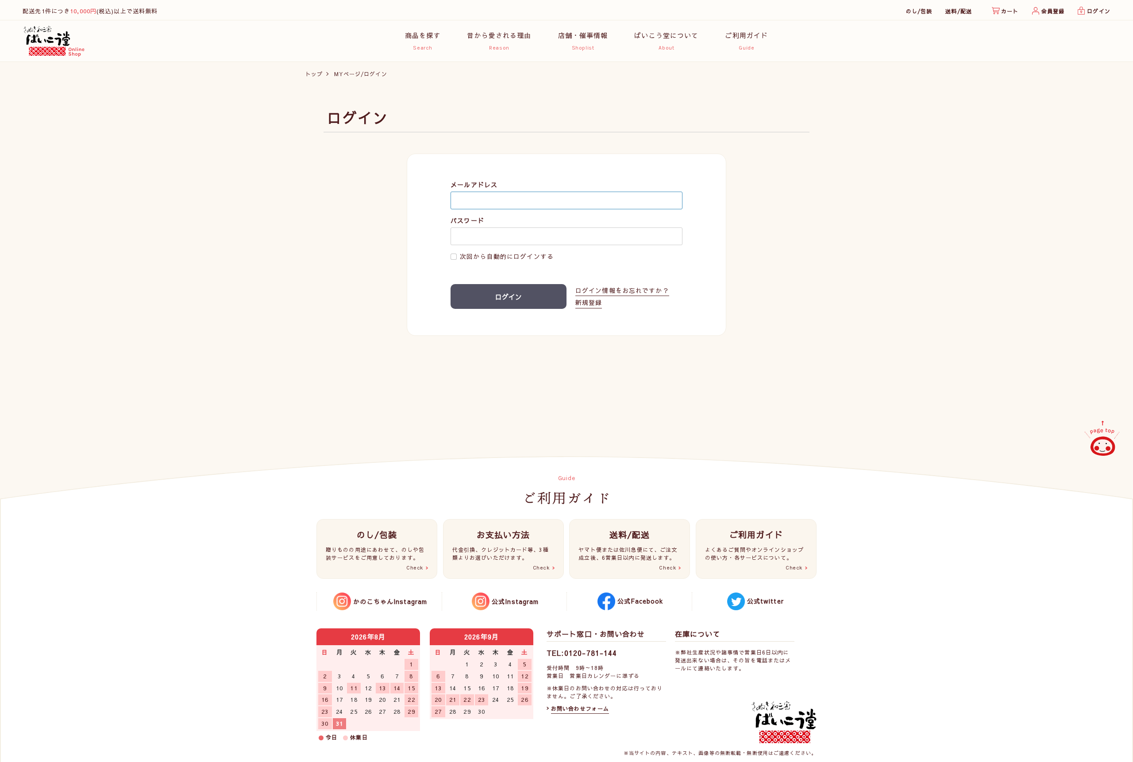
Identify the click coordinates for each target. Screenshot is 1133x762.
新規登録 (588, 302)
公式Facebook (640, 601)
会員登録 (1052, 11)
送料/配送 (958, 11)
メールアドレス (474, 185)
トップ (314, 73)
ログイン (1098, 11)
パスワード (467, 220)
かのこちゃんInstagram (390, 601)
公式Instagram (515, 601)
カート (1009, 11)
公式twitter (765, 601)
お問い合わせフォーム (580, 708)
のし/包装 (919, 11)
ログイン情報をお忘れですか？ (622, 290)
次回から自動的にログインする (507, 256)
